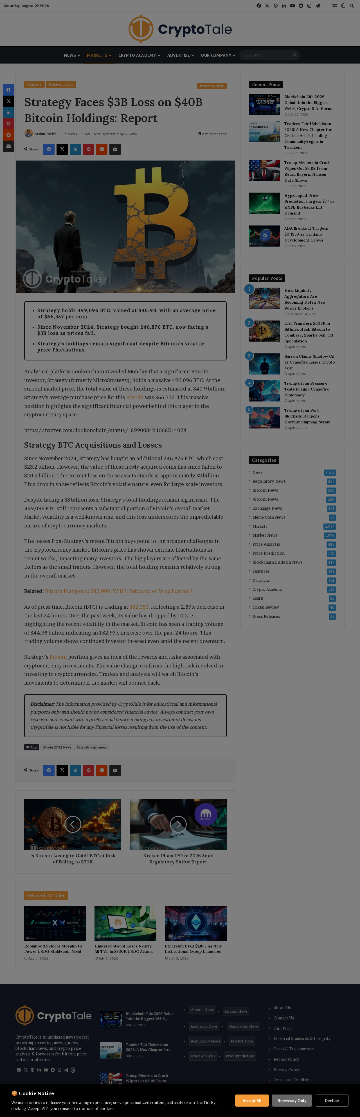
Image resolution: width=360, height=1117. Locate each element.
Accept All (252, 1100)
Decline (332, 1100)
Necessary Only (292, 1100)
